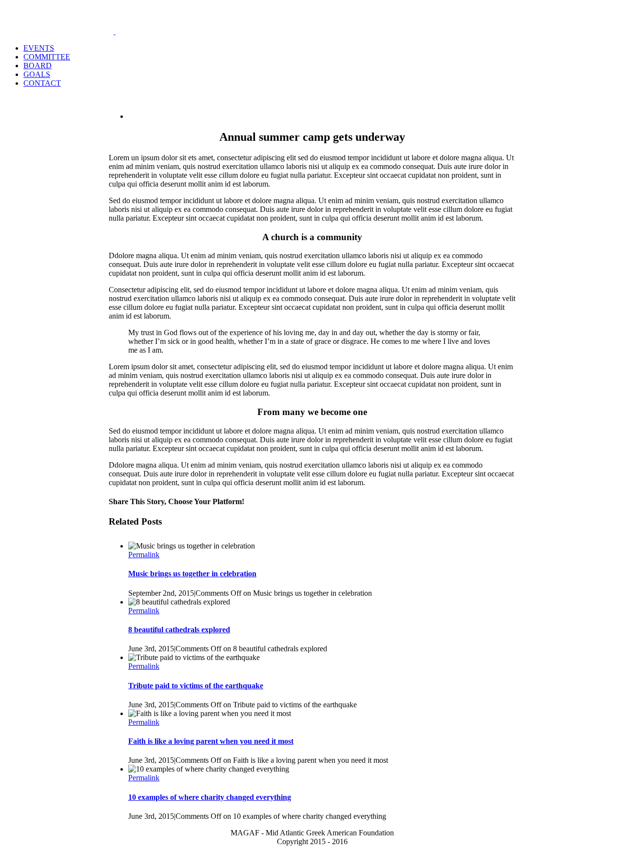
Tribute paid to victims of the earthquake (195, 685)
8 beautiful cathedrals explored (179, 629)
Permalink (143, 554)
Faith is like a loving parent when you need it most (210, 741)
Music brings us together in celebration (192, 573)
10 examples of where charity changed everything (209, 797)
